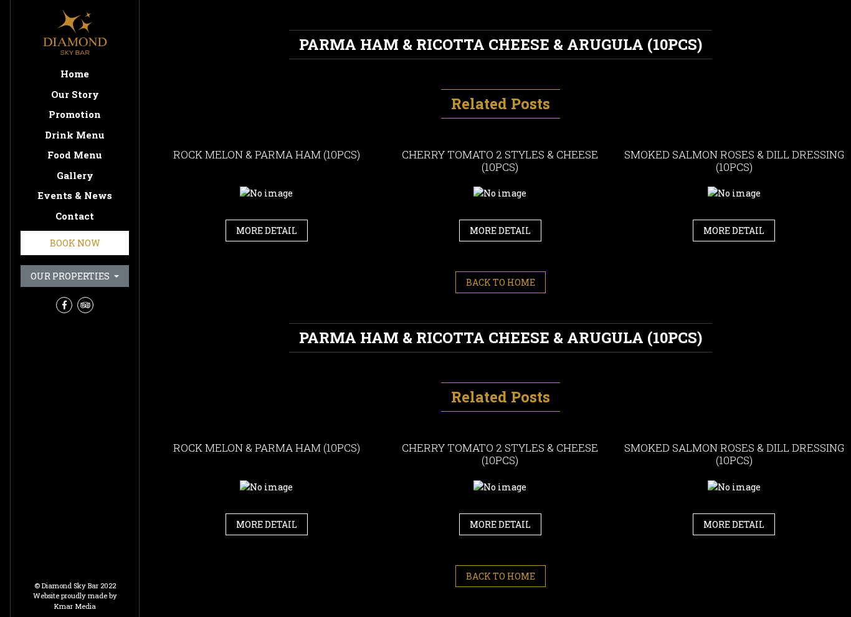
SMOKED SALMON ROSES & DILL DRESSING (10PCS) (734, 160)
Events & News (74, 195)
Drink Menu (75, 135)
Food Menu (74, 154)
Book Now (75, 243)
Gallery (75, 175)
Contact (74, 216)
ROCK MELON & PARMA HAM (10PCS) (266, 154)
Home (74, 73)
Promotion (75, 114)
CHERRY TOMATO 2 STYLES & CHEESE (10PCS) (500, 160)
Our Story (75, 94)
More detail (266, 230)
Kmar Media (75, 606)
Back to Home (500, 282)
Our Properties (71, 276)
